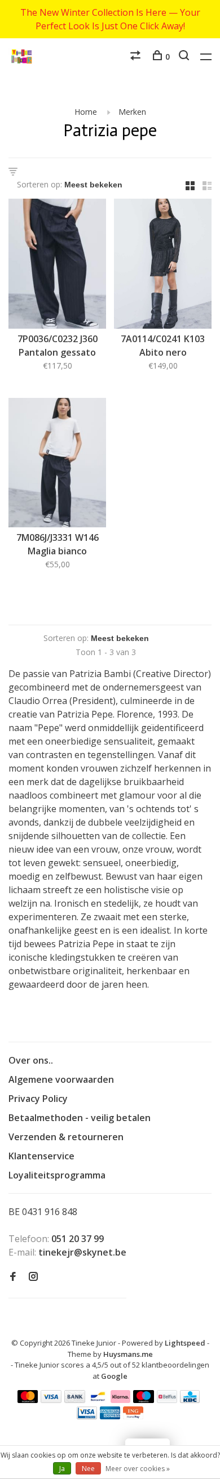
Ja (62, 1468)
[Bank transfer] (74, 1399)
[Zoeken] (185, 56)
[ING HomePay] (133, 1416)
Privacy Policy (38, 1098)
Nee (88, 1468)
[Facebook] (12, 1277)
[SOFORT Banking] (120, 1399)
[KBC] (190, 1399)
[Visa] (51, 1399)
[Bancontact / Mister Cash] (98, 1399)
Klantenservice (41, 1156)
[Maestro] (143, 1399)
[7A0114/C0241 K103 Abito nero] (163, 265)
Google (114, 1376)
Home (85, 111)
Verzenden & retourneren (66, 1137)
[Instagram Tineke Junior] (33, 1277)
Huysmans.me (128, 1354)
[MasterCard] (27, 1399)
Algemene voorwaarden (61, 1079)
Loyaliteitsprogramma (56, 1175)
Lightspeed (185, 1343)
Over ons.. (30, 1060)
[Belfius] (167, 1399)
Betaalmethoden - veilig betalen (79, 1118)
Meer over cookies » (137, 1468)
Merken (132, 111)
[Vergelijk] (136, 56)
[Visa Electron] (87, 1416)
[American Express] (110, 1416)
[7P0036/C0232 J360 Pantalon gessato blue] (57, 265)
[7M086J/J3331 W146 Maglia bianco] (57, 464)
